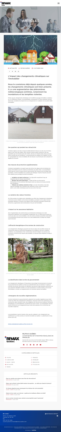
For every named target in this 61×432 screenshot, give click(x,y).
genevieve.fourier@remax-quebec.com (16, 421)
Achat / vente (10, 362)
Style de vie (35, 364)
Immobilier (35, 359)
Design (8, 366)
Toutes (8, 357)
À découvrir (10, 359)
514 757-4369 (9, 420)
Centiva (33, 430)
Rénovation (35, 362)
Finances (35, 357)
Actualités (13, 68)
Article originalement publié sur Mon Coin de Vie (20, 324)
